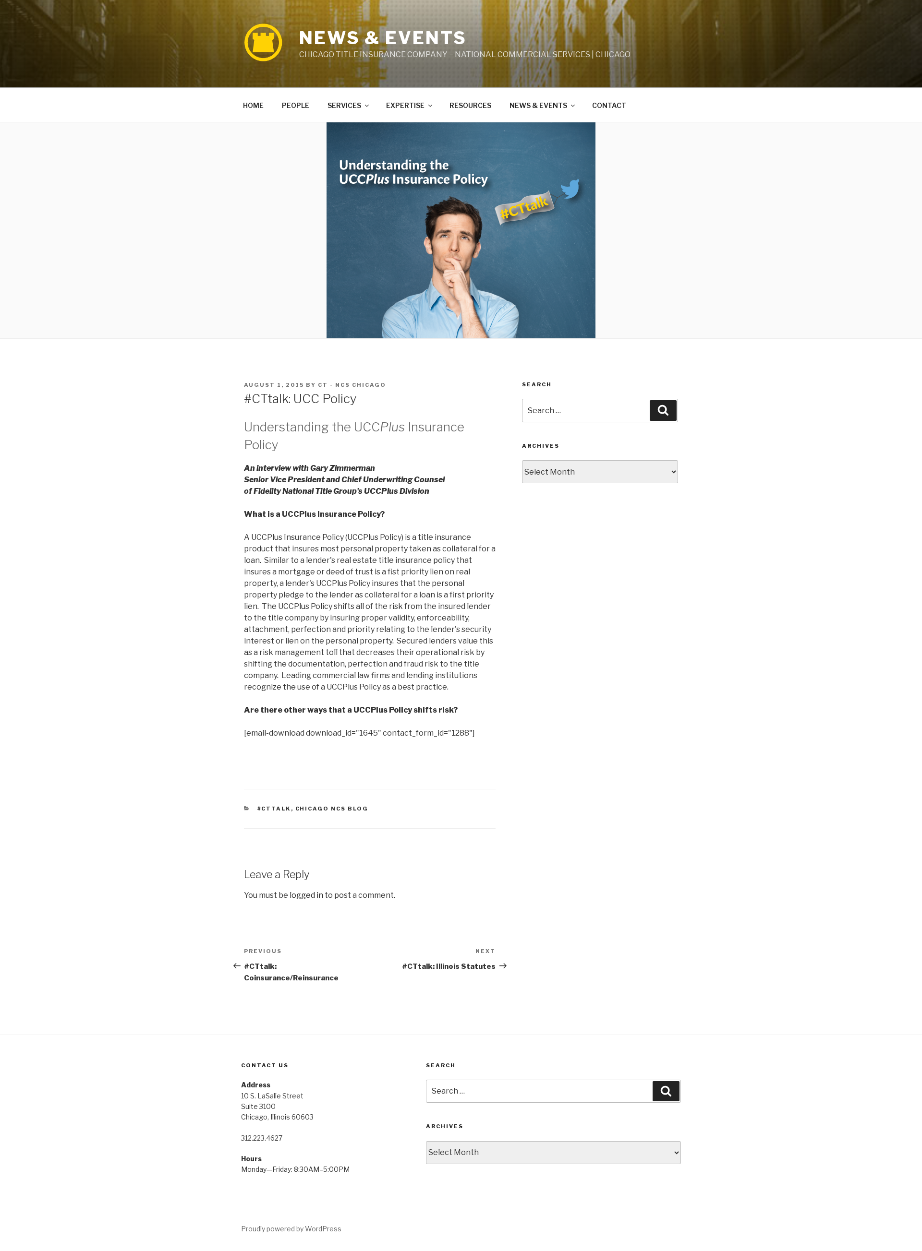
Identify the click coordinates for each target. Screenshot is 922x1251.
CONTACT (609, 105)
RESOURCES (470, 105)
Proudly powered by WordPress (291, 1229)
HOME (253, 105)
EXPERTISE (405, 105)
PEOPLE (295, 105)
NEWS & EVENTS (382, 37)
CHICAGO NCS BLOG (332, 808)
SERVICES (344, 105)
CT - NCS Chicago (352, 384)
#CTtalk (274, 808)
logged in (306, 895)
